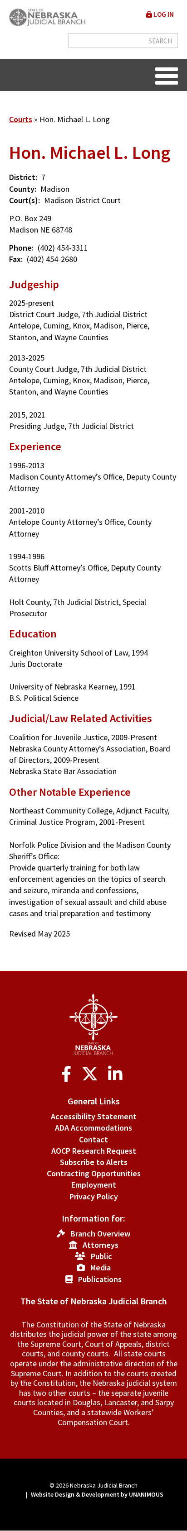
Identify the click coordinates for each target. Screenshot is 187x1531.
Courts (20, 119)
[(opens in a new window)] (68, 1074)
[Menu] (166, 75)
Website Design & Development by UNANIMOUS (97, 1494)
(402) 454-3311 (63, 247)
